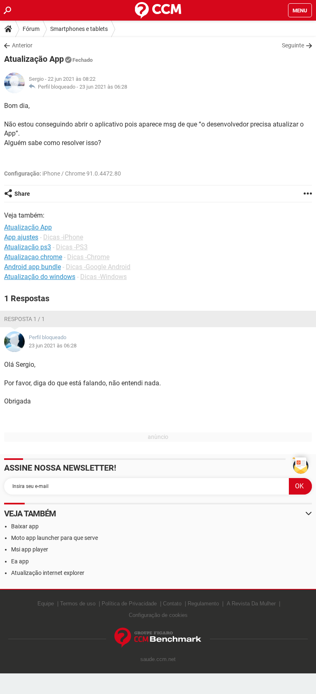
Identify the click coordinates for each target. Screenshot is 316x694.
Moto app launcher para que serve (54, 538)
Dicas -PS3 (72, 247)
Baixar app (25, 526)
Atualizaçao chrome (33, 257)
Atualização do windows (39, 277)
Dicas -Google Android (98, 267)
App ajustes (21, 237)
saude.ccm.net (158, 659)
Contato (172, 603)
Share (22, 193)
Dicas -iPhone (63, 237)
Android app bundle (32, 267)
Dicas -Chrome (88, 257)
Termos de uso (77, 603)
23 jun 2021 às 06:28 (103, 87)
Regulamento (203, 603)
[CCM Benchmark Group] (158, 638)
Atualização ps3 (27, 247)
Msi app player (29, 549)
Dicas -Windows (103, 277)
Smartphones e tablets (79, 29)
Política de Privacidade (129, 603)
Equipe (45, 603)
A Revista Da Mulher (251, 603)
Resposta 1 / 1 (24, 319)
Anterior (22, 45)
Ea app (20, 561)
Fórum (31, 29)
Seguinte (293, 45)
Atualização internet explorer (47, 573)
